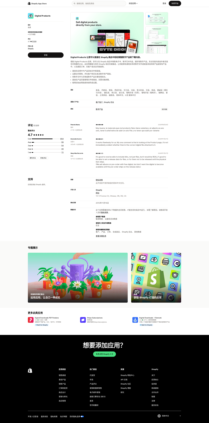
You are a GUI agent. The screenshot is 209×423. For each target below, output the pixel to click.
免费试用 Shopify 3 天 (104, 354)
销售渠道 (62, 375)
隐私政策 (99, 180)
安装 (45, 55)
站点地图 (63, 416)
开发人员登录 (33, 416)
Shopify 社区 (126, 384)
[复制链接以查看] (81, 124)
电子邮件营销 (95, 392)
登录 (164, 3)
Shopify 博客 (126, 388)
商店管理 (62, 401)
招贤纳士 (155, 380)
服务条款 (44, 416)
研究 (122, 392)
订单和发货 (63, 388)
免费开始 (174, 3)
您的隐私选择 (75, 416)
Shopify (31, 48)
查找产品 (62, 380)
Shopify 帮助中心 (127, 375)
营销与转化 (63, 396)
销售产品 (62, 384)
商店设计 (62, 392)
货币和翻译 (94, 405)
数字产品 (99, 109)
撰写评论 (33, 158)
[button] (52, 321)
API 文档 (124, 380)
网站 (97, 193)
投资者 (154, 384)
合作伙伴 (155, 392)
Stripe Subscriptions (95, 318)
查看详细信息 (101, 236)
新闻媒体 (155, 388)
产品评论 (93, 384)
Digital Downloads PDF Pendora (47, 318)
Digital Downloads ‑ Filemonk (150, 318)
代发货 (92, 375)
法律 (153, 401)
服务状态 (155, 405)
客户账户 (99, 102)
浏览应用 (132, 3)
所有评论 (43, 158)
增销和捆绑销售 (96, 388)
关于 (153, 375)
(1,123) (34, 41)
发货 (91, 401)
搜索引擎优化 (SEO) (97, 396)
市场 (91, 380)
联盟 (153, 396)
